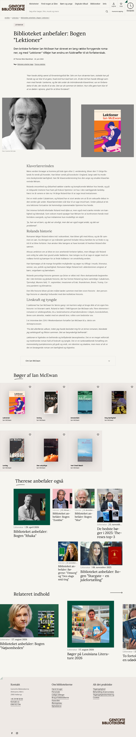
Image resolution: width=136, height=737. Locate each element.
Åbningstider (57, 703)
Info (104, 3)
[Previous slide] (116, 596)
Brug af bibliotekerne (60, 697)
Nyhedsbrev (56, 706)
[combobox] (68, 11)
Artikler (7, 18)
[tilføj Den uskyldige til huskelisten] (64, 434)
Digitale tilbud (81, 3)
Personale (56, 692)
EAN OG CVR (16, 704)
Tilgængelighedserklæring (103, 695)
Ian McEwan (7, 420)
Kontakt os (15, 702)
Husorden (56, 700)
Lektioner (6, 418)
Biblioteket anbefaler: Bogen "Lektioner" (35, 18)
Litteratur (15, 18)
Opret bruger (57, 689)
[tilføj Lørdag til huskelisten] (30, 434)
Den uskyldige (42, 465)
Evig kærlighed (110, 418)
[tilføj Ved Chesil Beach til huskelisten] (98, 434)
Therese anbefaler (39, 64)
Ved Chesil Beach (77, 465)
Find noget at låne (49, 3)
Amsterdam (75, 418)
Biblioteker (95, 3)
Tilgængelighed (99, 689)
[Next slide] (116, 593)
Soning (39, 418)
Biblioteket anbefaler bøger (25, 64)
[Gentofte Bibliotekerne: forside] (13, 7)
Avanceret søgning (117, 11)
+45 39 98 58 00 (17, 699)
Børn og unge (66, 3)
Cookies (96, 697)
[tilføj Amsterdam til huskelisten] (98, 387)
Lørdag (5, 465)
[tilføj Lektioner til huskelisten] (30, 387)
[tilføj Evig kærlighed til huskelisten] (132, 387)
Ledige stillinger (58, 695)
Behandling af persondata (103, 692)
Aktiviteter (34, 3)
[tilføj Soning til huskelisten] (64, 387)
